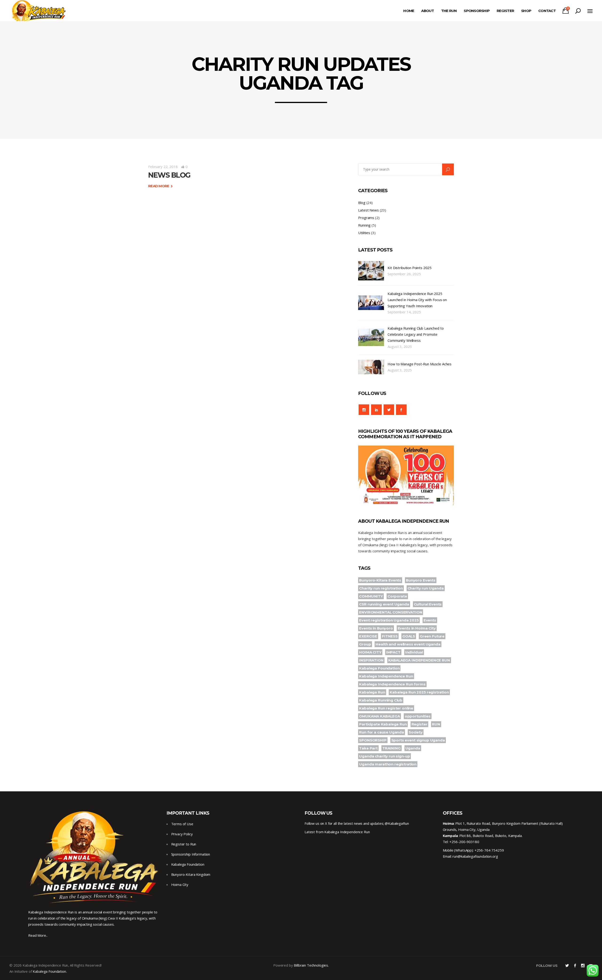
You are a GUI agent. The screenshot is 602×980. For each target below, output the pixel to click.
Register (420, 724)
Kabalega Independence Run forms (392, 684)
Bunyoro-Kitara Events (380, 580)
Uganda (412, 748)
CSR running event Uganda (384, 604)
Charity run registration (381, 588)
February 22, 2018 (163, 166)
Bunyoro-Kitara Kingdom (190, 874)
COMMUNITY (371, 596)
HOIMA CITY (370, 652)
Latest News (368, 210)
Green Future (432, 636)
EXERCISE (368, 636)
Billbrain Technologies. (311, 965)
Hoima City (180, 884)
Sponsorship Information (190, 854)
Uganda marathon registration (387, 764)
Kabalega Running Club (380, 700)
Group (365, 644)
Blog (361, 202)
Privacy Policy (182, 834)
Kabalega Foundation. (50, 971)
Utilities (364, 232)
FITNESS (390, 636)
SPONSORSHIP (372, 740)
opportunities (418, 716)
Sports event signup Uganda (418, 740)
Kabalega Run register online (386, 708)
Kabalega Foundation (379, 668)
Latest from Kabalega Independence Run (337, 831)
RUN (436, 724)
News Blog (169, 175)
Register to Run (183, 844)
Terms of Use (182, 823)
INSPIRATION (371, 660)
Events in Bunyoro (376, 628)
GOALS (408, 636)
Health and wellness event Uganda (408, 644)
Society (416, 732)
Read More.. (37, 935)
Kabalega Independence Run (386, 676)
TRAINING (391, 748)
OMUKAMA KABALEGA (379, 716)
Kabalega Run (372, 692)
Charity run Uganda (426, 588)
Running (364, 225)
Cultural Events (428, 604)
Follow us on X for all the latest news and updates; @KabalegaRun (357, 823)
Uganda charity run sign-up (384, 756)
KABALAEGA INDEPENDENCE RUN (419, 660)
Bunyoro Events (421, 580)
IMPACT (393, 652)
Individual (414, 652)
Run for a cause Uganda (381, 732)
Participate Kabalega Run (383, 724)
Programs (366, 217)
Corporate (397, 596)
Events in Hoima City (417, 628)
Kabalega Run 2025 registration (419, 692)
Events (430, 620)
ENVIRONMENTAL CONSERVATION (390, 612)
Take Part (368, 748)
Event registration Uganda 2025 (389, 620)
